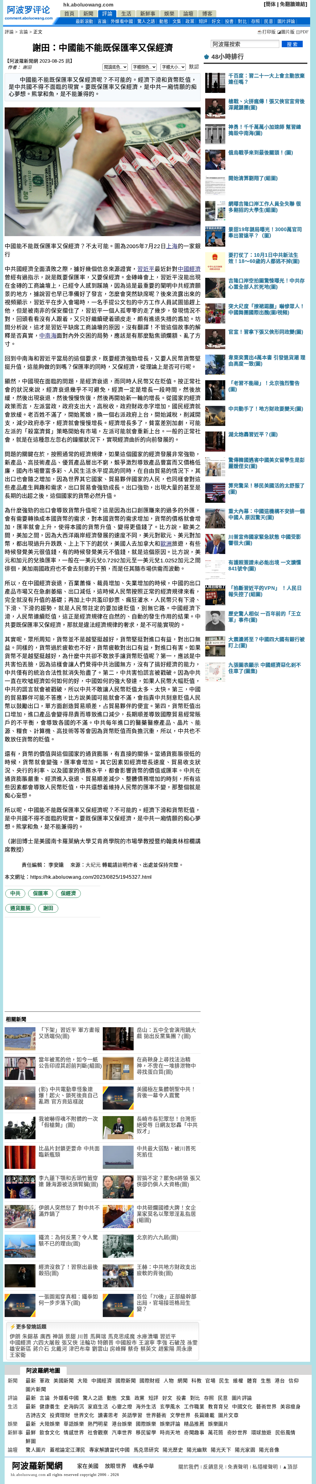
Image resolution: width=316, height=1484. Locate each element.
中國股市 (126, 1343)
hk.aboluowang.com (88, 4)
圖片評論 (242, 1398)
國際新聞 (125, 1380)
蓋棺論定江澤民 (67, 1450)
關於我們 (188, 1466)
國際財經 (149, 1380)
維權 (238, 1380)
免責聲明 (238, 1466)
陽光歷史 (173, 1450)
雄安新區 (20, 1349)
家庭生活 (98, 1406)
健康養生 (50, 1406)
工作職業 (194, 1406)
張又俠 (70, 1343)
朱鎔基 (30, 1337)
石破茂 (177, 1343)
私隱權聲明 (265, 1466)
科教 (196, 1380)
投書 (229, 21)
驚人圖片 (36, 1450)
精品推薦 (194, 1424)
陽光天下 (221, 1450)
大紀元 (93, 865)
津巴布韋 (79, 1349)
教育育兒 (218, 1406)
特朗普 (106, 1343)
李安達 (56, 865)
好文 (216, 21)
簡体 (271, 4)
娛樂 (169, 13)
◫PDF (302, 32)
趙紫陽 (166, 1349)
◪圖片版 (286, 32)
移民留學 (146, 1432)
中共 (15, 893)
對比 (242, 21)
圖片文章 (228, 1415)
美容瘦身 (290, 1406)
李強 (161, 1343)
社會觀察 (98, 1432)
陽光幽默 (197, 1450)
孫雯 (192, 1343)
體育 (252, 1380)
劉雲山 (100, 1349)
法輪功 (88, 1343)
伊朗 (15, 1337)
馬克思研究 (146, 1450)
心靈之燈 (122, 1406)
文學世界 (180, 1415)
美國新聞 (63, 1380)
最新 (85, 21)
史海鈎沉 (74, 1406)
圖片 (286, 21)
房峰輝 (118, 1349)
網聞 (182, 1380)
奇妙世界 (237, 1432)
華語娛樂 (74, 1424)
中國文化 (242, 1406)
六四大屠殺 (46, 1343)
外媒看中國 (122, 21)
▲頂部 (290, 1466)
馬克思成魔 (121, 1337)
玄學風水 (170, 1406)
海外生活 (146, 1406)
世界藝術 (156, 1415)
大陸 (82, 1380)
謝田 (27, 67)
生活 (126, 13)
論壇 (188, 13)
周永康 (184, 1349)
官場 (210, 1380)
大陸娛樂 (50, 1424)
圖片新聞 (36, 1389)
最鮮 (31, 1432)
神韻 (57, 1337)
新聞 (88, 13)
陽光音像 (269, 1450)
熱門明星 (98, 1424)
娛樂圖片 (218, 1424)
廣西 (45, 1337)
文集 (177, 21)
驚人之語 (146, 21)
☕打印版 (266, 32)
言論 (102, 21)
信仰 (294, 1380)
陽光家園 (245, 1450)
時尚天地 (170, 1432)
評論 (107, 13)
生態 (266, 1380)
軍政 (45, 1380)
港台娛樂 (122, 1424)
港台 (280, 1380)
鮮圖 (31, 1441)
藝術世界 (266, 1406)
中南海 (47, 336)
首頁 (69, 13)
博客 (207, 13)
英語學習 (132, 1415)
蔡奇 (133, 1349)
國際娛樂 (146, 1424)
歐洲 (166, 544)
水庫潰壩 (147, 1337)
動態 (163, 21)
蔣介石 (41, 1349)
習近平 (146, 269)
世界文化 (84, 1415)
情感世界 (74, 1432)
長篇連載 (204, 1415)
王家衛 (18, 1355)
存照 (255, 21)
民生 (224, 1380)
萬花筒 (215, 1432)
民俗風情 (285, 1432)
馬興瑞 (98, 1337)
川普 (82, 1337)
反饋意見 (213, 1466)
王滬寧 (147, 1343)
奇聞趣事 (194, 1432)
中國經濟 (189, 269)
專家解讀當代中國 (109, 1450)
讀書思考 (108, 1415)
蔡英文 (148, 1349)
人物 (169, 1380)
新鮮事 (148, 13)
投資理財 (60, 1415)
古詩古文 (36, 1415)
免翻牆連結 (293, 4)
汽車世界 (122, 1432)
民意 (268, 21)
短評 (203, 21)
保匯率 (40, 893)
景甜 (70, 1337)
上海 (171, 246)
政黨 (189, 21)
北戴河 (59, 1349)
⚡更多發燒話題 (28, 1326)
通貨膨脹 (20, 908)
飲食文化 (50, 1432)
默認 (194, 66)
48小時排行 (227, 56)
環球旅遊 (261, 1432)
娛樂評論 (170, 1424)
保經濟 (68, 893)
